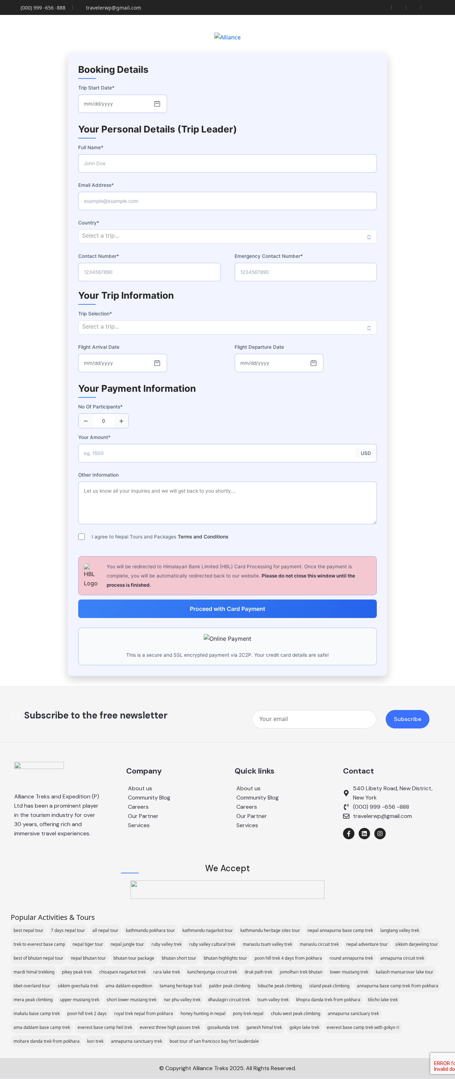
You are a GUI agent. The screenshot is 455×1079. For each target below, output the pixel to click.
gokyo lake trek (304, 1027)
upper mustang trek (79, 1000)
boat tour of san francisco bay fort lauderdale (214, 1041)
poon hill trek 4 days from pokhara (288, 958)
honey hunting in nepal (203, 1013)
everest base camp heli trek (104, 1027)
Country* (88, 223)
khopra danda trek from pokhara (328, 1000)
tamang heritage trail (181, 986)
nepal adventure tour (367, 944)
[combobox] (227, 236)
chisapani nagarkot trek (122, 972)
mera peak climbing (33, 1000)
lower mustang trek (349, 972)
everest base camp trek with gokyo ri (363, 1027)
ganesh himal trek (264, 1027)
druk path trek (258, 972)
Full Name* (90, 147)
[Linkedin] (364, 833)
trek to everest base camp (39, 944)
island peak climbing (329, 986)
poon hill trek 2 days (87, 1013)
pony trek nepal (248, 1013)
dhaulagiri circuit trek (229, 1000)
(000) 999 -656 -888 (43, 7)
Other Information (98, 475)
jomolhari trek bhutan (301, 972)
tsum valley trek (273, 1000)
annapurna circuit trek (402, 958)
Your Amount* (94, 437)
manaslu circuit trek (319, 944)
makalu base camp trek (37, 1013)
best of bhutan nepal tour (38, 958)
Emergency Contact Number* (269, 256)
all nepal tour (105, 930)
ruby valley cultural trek (212, 944)
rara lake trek (166, 972)
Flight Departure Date (259, 347)
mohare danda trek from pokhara (47, 1041)
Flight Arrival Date (98, 347)
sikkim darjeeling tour (416, 944)
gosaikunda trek (223, 1027)
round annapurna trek (351, 958)
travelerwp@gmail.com (113, 7)
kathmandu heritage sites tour (270, 930)
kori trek (95, 1041)
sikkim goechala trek (78, 986)
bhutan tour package (133, 958)
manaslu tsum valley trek (267, 944)
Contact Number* (98, 256)
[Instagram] (380, 833)
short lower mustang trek (131, 1000)
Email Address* (96, 185)
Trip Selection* (95, 313)
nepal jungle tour (127, 944)
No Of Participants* (100, 407)
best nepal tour (28, 930)
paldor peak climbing (229, 986)
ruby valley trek (166, 944)
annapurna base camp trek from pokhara (397, 986)
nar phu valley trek (182, 1000)
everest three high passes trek (170, 1027)
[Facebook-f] (348, 833)
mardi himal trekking (34, 972)
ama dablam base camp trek (42, 1027)
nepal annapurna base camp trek (340, 930)
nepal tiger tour (88, 944)
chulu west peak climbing (295, 1013)
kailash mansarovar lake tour (404, 972)
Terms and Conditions (203, 537)
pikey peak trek (77, 972)
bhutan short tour (179, 958)
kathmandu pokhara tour (150, 930)
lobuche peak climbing (280, 986)
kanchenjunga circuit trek (212, 972)
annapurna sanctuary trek (353, 1013)
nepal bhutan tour (88, 958)
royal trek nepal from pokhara (143, 1013)
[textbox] (227, 235)
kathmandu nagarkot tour (207, 930)
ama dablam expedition (129, 986)
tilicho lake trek (383, 1000)
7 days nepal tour (68, 930)
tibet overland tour (32, 986)
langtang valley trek (399, 930)
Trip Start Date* (96, 88)
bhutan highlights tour (225, 958)
